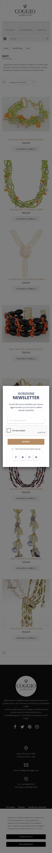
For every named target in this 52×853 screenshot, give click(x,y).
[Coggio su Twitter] (22, 457)
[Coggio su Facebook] (16, 457)
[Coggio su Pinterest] (36, 457)
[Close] (49, 385)
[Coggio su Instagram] (29, 457)
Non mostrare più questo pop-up (27, 449)
